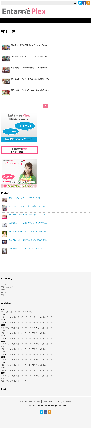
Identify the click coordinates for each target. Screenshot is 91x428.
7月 (6, 312)
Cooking (4, 289)
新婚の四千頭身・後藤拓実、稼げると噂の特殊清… (28, 240)
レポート (4, 292)
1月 (31, 312)
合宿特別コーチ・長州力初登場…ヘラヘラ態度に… (28, 223)
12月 (3, 317)
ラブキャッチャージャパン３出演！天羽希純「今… (28, 231)
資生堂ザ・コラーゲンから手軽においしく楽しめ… (28, 214)
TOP (21, 401)
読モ (3, 295)
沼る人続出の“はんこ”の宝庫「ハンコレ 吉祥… (26, 248)
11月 (8, 317)
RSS (88, 3)
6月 (10, 312)
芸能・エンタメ (7, 287)
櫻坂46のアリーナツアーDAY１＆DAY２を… (25, 198)
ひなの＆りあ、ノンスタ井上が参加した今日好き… (28, 206)
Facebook (84, 3)
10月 (13, 317)
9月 (17, 317)
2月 (27, 312)
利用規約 (37, 401)
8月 (2, 312)
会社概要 (28, 401)
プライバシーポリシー (51, 401)
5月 (15, 312)
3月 (23, 312)
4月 (19, 312)
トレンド (4, 284)
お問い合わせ (66, 401)
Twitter (80, 3)
